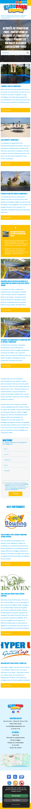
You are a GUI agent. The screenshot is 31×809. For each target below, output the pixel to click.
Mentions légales (15, 740)
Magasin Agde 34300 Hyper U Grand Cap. (14, 663)
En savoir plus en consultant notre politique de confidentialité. (15, 488)
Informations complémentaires (15, 737)
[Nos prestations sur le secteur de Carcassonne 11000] (5, 234)
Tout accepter (16, 795)
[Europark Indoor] (15, 8)
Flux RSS (16, 745)
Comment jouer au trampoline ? (11, 86)
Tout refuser (16, 800)
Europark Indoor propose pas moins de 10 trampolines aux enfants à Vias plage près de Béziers (15, 283)
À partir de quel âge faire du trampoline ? (14, 194)
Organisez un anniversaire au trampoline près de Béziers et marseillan (15, 341)
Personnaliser (16, 804)
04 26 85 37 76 (15, 729)
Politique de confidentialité (15, 742)
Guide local (15, 735)
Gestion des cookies (15, 747)
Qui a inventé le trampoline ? (10, 140)
